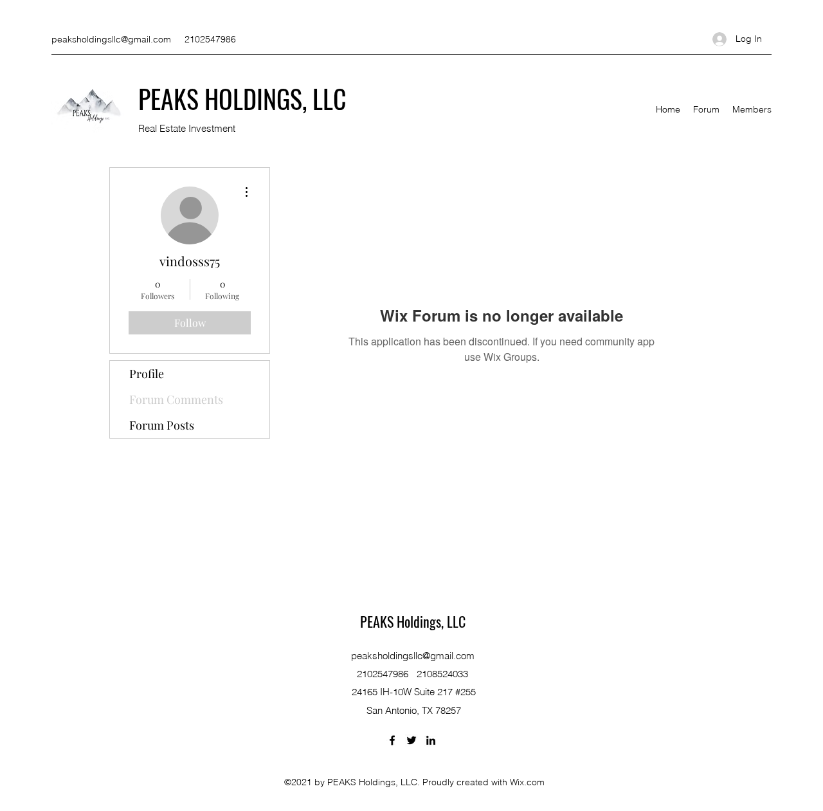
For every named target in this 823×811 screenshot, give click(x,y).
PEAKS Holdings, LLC (413, 621)
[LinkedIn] (430, 740)
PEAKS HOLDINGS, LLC (242, 98)
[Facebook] (392, 740)
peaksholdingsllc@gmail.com (111, 39)
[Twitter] (411, 740)
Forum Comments (176, 399)
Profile (146, 373)
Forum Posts (161, 425)
